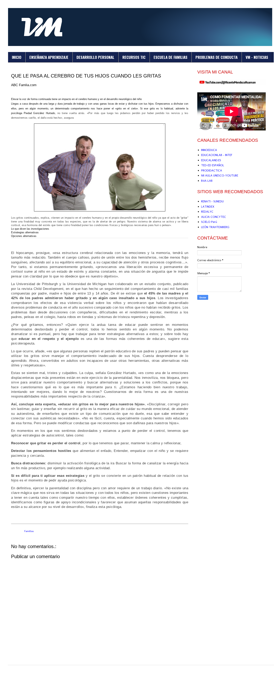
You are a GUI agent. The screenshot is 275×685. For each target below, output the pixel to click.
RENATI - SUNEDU (212, 201)
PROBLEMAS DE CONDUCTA (216, 57)
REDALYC (207, 211)
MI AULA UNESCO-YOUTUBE (219, 175)
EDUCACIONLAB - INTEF (216, 155)
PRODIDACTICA (211, 170)
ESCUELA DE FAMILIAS (170, 57)
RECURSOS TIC (134, 57)
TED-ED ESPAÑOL (212, 165)
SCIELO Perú (209, 222)
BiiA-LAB (207, 180)
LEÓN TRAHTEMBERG (215, 227)
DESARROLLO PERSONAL (95, 57)
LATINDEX (207, 206)
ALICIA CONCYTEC (213, 217)
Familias (29, 531)
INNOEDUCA (209, 150)
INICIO (16, 57)
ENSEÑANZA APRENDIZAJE (48, 57)
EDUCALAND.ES (211, 160)
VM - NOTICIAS (257, 57)
